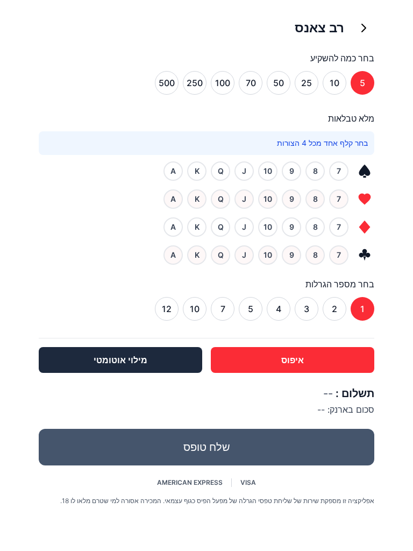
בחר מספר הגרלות (339, 284)
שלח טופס (206, 447)
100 (222, 82)
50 (278, 82)
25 (306, 82)
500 (167, 82)
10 (334, 82)
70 (251, 82)
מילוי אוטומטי (120, 360)
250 (195, 82)
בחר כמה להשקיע (342, 58)
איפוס (292, 360)
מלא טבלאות (351, 118)
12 (167, 308)
